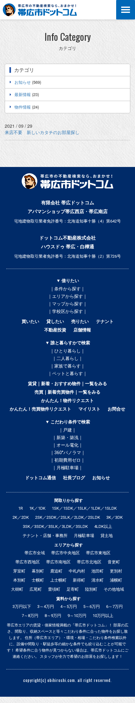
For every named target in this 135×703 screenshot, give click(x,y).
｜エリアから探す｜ (67, 296)
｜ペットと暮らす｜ (67, 373)
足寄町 (73, 589)
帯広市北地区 (89, 562)
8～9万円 (53, 615)
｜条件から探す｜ (67, 288)
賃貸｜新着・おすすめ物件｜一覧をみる (67, 383)
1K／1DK (37, 508)
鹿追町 (56, 571)
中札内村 (77, 571)
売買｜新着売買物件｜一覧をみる (67, 391)
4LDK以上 (103, 526)
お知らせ (22, 82)
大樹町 (17, 589)
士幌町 (38, 580)
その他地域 (114, 589)
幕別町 (38, 571)
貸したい (55, 321)
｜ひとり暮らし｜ (67, 350)
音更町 (114, 562)
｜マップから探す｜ (67, 303)
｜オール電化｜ (67, 445)
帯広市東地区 (98, 552)
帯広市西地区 (27, 562)
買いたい (30, 321)
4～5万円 (68, 606)
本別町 (19, 580)
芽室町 (19, 571)
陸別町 (91, 589)
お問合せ (116, 408)
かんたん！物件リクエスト (67, 400)
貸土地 (106, 535)
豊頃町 (54, 589)
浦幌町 (116, 580)
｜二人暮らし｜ (67, 358)
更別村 (116, 571)
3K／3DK (114, 517)
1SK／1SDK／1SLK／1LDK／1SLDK (84, 508)
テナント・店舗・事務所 (45, 535)
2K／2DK (21, 517)
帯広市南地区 (58, 562)
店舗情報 (82, 329)
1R (20, 508)
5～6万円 (91, 606)
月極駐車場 (84, 535)
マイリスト (89, 408)
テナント (105, 321)
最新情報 (22, 94)
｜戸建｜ (67, 429)
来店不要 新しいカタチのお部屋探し (42, 132)
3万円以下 (22, 606)
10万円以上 (103, 615)
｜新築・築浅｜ (67, 437)
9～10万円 (77, 615)
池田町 (97, 571)
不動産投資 (55, 329)
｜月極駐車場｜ (67, 467)
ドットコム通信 (40, 477)
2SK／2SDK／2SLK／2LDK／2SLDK (67, 517)
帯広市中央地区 (65, 552)
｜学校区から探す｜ (67, 311)
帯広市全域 (34, 552)
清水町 (97, 580)
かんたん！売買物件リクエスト (40, 408)
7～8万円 (30, 615)
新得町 (79, 580)
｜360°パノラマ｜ (67, 452)
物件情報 (22, 107)
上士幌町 (58, 580)
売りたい (80, 321)
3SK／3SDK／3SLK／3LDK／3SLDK (55, 526)
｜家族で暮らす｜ (67, 365)
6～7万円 (114, 606)
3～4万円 (45, 606)
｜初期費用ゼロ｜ (67, 460)
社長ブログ (74, 477)
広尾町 (36, 589)
